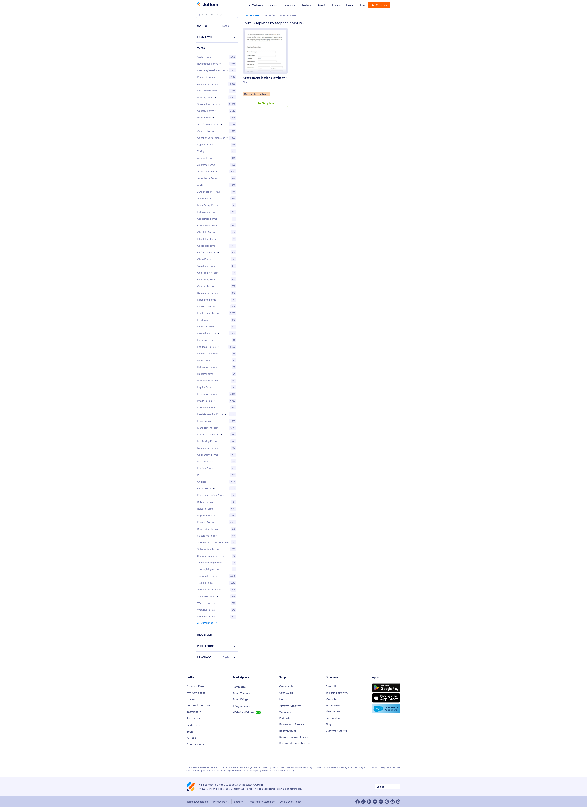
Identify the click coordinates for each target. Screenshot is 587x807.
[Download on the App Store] (386, 698)
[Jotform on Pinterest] (387, 801)
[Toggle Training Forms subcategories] (215, 582)
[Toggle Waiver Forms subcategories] (214, 603)
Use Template (265, 103)
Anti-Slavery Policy (290, 801)
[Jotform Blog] (381, 801)
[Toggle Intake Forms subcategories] (213, 400)
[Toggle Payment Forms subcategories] (216, 77)
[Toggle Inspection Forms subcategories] (218, 394)
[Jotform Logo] (208, 4)
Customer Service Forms (256, 94)
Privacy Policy (221, 801)
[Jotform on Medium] (375, 801)
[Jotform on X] (363, 801)
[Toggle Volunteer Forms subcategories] (217, 596)
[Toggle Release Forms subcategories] (215, 508)
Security (239, 801)
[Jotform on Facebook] (357, 801)
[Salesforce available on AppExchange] (386, 708)
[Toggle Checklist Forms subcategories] (217, 245)
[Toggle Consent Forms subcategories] (216, 110)
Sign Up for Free (379, 5)
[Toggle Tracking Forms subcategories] (216, 576)
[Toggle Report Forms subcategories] (214, 515)
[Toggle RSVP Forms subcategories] (213, 117)
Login (363, 5)
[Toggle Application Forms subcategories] (219, 83)
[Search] (199, 15)
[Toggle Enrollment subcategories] (211, 319)
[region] (217, 341)
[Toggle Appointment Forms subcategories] (221, 124)
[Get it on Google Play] (386, 687)
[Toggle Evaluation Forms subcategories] (218, 333)
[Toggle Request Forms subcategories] (215, 522)
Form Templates (252, 15)
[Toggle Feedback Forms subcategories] (217, 346)
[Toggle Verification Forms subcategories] (219, 589)
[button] (217, 25)
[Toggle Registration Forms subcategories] (220, 63)
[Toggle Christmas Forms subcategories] (218, 252)
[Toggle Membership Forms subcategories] (221, 434)
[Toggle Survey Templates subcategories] (219, 104)
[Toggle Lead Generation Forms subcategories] (225, 414)
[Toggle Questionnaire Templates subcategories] (227, 137)
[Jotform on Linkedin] (369, 801)
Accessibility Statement (262, 801)
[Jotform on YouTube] (392, 801)
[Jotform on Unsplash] (398, 801)
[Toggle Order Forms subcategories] (213, 56)
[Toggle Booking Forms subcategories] (215, 97)
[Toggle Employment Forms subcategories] (221, 313)
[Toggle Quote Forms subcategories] (213, 488)
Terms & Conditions (197, 801)
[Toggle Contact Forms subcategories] (215, 131)
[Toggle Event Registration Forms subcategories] (227, 70)
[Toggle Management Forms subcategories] (221, 427)
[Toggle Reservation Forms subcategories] (219, 528)
